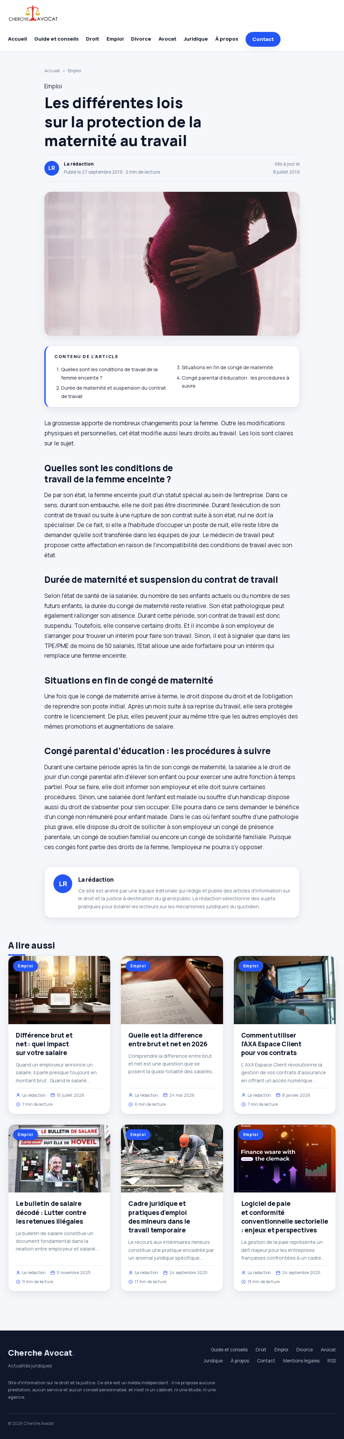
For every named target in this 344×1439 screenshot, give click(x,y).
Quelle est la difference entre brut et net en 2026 (167, 1039)
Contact (263, 39)
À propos (226, 38)
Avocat (167, 38)
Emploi (115, 38)
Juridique (196, 38)
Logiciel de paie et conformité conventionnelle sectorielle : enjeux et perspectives (284, 1216)
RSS (332, 1361)
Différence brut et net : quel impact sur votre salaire (44, 1044)
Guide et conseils (56, 38)
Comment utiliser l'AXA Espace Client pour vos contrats (271, 1044)
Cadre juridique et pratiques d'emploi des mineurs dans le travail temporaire (159, 1216)
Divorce (141, 38)
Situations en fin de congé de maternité (227, 367)
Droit (92, 38)
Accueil (17, 38)
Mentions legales (301, 1361)
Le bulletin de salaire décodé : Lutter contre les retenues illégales (51, 1212)
